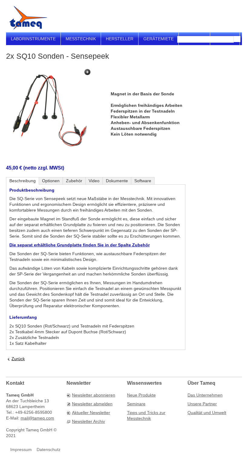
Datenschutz (48, 449)
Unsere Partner (202, 403)
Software (142, 180)
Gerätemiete (158, 38)
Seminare (136, 403)
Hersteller (119, 38)
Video (94, 180)
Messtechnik (81, 38)
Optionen (51, 180)
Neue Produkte (141, 395)
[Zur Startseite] (28, 17)
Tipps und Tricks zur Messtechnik (146, 415)
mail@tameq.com (37, 418)
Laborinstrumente (33, 38)
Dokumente (117, 180)
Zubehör (74, 180)
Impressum (21, 449)
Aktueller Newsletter (91, 412)
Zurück (18, 358)
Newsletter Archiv (88, 421)
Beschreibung (22, 180)
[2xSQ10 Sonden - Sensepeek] (49, 110)
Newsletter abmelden (92, 403)
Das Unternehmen (205, 395)
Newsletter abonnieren (93, 395)
